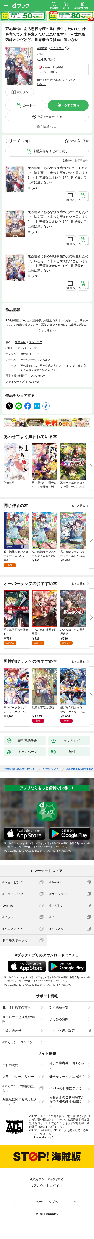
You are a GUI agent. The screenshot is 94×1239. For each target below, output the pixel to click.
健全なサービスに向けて (66, 1076)
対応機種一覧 (58, 1007)
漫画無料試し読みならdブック (19, 769)
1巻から (68, 160)
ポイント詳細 (47, 72)
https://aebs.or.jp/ (42, 1137)
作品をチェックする (50, 116)
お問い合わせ (11, 1030)
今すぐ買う (72, 105)
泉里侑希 (42, 48)
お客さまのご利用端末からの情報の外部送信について (66, 1101)
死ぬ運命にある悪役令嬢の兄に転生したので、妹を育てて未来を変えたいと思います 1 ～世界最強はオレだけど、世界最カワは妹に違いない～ (58, 175)
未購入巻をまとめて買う (50, 151)
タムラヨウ (57, 48)
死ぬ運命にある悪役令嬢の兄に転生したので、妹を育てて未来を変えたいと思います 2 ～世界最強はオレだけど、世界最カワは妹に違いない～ (58, 219)
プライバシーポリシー (18, 1076)
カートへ (29, 105)
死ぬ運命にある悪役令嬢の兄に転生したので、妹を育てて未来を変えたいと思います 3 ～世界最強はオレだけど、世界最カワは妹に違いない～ (58, 263)
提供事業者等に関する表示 (66, 1065)
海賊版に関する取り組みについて (19, 1101)
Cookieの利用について (65, 1088)
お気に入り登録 (79, 140)
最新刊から (82, 160)
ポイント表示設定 (62, 1030)
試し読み (22, 92)
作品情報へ (45, 127)
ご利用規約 (10, 1065)
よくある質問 (58, 1019)
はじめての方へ (19, 1007)
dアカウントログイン (17, 1042)
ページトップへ (47, 1202)
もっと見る (78, 505)
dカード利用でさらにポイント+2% (54, 79)
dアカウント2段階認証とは (18, 1088)
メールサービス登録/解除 (18, 1019)
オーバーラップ (27, 348)
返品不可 (41, 84)
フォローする (67, 48)
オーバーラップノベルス (35, 360)
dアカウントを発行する (47, 1179)
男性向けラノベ (29, 354)
